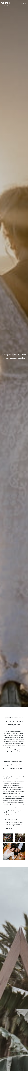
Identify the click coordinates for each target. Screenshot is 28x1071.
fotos (12, 815)
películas (7, 815)
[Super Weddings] (6, 3)
